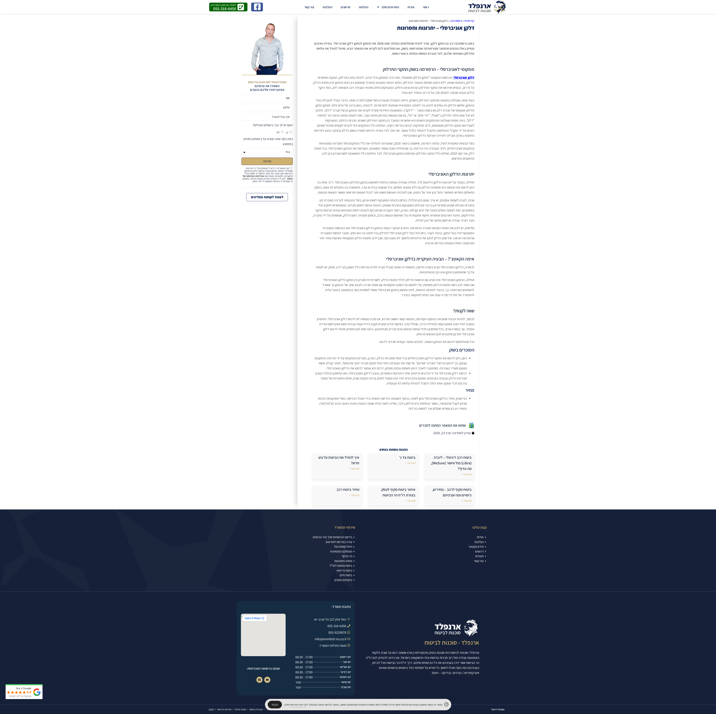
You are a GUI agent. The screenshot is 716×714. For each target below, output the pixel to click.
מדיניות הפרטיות (298, 704)
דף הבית (469, 21)
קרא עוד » (466, 474)
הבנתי (275, 704)
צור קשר (309, 7)
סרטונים (345, 7)
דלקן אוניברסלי (463, 77)
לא (278, 132)
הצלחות (363, 7)
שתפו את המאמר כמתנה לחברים (442, 425)
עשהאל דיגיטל (497, 709)
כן (287, 132)
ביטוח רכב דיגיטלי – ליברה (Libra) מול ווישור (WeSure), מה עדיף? (451, 463)
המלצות (327, 7)
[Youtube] (267, 680)
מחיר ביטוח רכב (348, 489)
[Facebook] (259, 680)
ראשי (426, 7)
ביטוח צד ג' (407, 457)
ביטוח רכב (456, 21)
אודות (410, 7)
